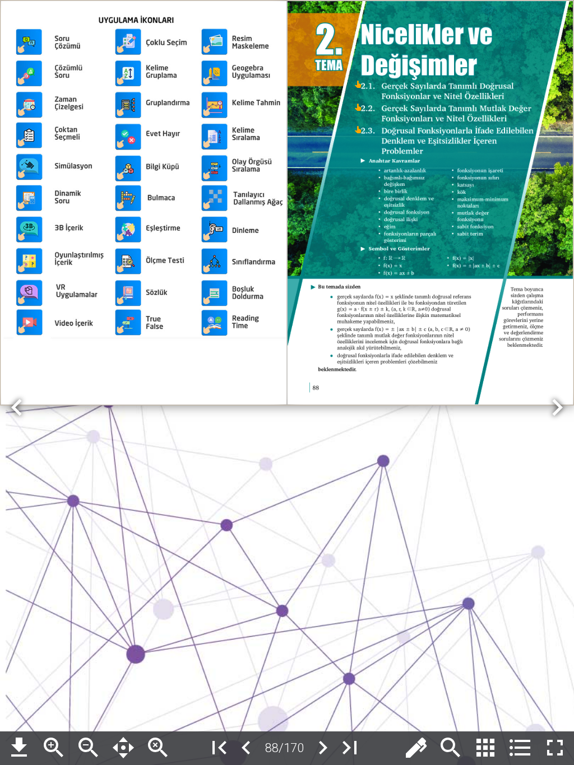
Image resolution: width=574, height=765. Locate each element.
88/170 (284, 747)
